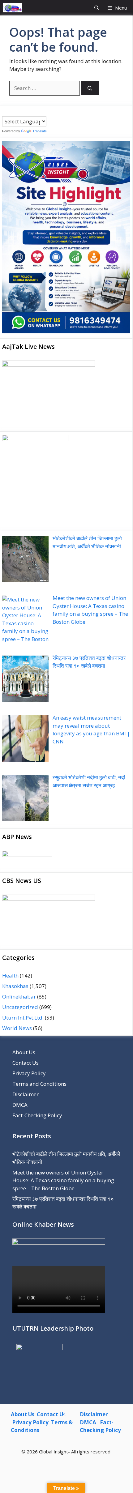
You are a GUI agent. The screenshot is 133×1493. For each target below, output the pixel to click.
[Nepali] (29, 111)
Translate (39, 131)
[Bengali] (5, 111)
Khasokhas (15, 986)
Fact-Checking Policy (37, 1115)
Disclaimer (25, 1094)
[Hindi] (23, 111)
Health (10, 975)
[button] (96, 7)
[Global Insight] (12, 7)
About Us (23, 1052)
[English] (17, 111)
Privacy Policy (29, 1073)
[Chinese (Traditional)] (11, 111)
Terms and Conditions (39, 1083)
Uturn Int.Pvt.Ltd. (23, 1017)
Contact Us (25, 1062)
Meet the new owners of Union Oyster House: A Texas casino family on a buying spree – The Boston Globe (63, 1180)
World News (17, 1028)
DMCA (20, 1104)
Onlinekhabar (19, 996)
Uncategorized (20, 1007)
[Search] (90, 88)
